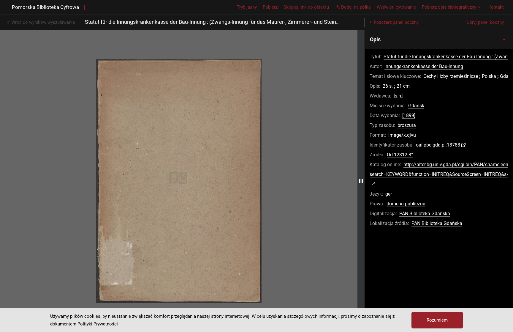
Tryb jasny (247, 7)
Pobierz (270, 7)
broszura (407, 125)
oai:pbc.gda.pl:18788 (438, 145)
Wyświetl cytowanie (396, 7)
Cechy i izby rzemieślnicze (450, 76)
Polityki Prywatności (97, 324)
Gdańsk (416, 105)
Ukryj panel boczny (485, 22)
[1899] (408, 115)
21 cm (403, 86)
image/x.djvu (402, 135)
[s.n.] (398, 96)
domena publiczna (406, 204)
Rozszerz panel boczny (396, 22)
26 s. (388, 86)
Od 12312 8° (400, 155)
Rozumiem (437, 320)
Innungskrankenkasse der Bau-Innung (423, 66)
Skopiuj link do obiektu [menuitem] (306, 7)
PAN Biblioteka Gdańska (424, 213)
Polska (489, 76)
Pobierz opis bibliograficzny (449, 7)
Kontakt (496, 7)
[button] (439, 39)
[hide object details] (361, 181)
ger (388, 194)
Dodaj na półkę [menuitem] (356, 7)
